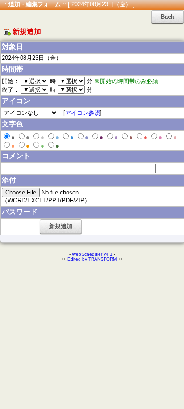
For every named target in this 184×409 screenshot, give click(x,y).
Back (167, 16)
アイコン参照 (82, 113)
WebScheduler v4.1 (92, 254)
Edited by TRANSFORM (92, 259)
